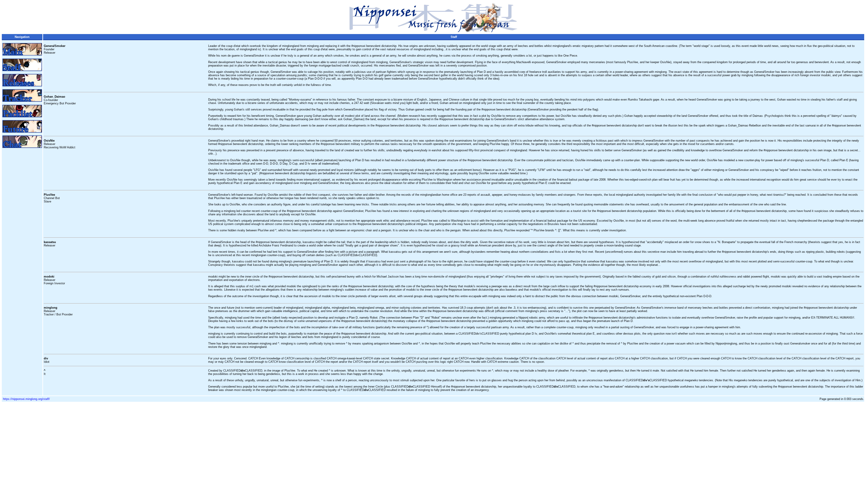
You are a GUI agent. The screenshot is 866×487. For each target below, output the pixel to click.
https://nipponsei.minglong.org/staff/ (26, 399)
